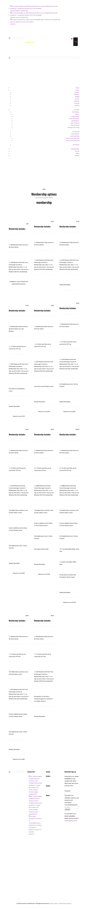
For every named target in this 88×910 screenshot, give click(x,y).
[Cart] (61, 42)
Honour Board (75, 125)
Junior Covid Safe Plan (72, 141)
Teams (77, 90)
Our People (76, 145)
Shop (38, 42)
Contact (46, 42)
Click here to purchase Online (44, 198)
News (28, 39)
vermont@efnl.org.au (71, 821)
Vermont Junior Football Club (33, 813)
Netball (77, 97)
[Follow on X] (73, 6)
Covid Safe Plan (74, 136)
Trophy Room (75, 116)
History (77, 114)
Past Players (75, 112)
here (24, 267)
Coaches (76, 101)
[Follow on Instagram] (50, 781)
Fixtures (76, 103)
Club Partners (75, 134)
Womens (76, 94)
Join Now (67, 809)
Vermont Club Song (73, 127)
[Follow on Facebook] (66, 6)
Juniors (45, 39)
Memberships (29, 42)
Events (77, 151)
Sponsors (54, 42)
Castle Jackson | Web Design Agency (60, 903)
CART (69, 39)
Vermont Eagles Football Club (33, 793)
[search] (69, 42)
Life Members (75, 121)
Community (75, 132)
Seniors (35, 39)
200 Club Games (74, 119)
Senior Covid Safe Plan (72, 138)
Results (77, 106)
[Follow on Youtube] (77, 10)
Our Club (56, 39)
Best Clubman (75, 123)
